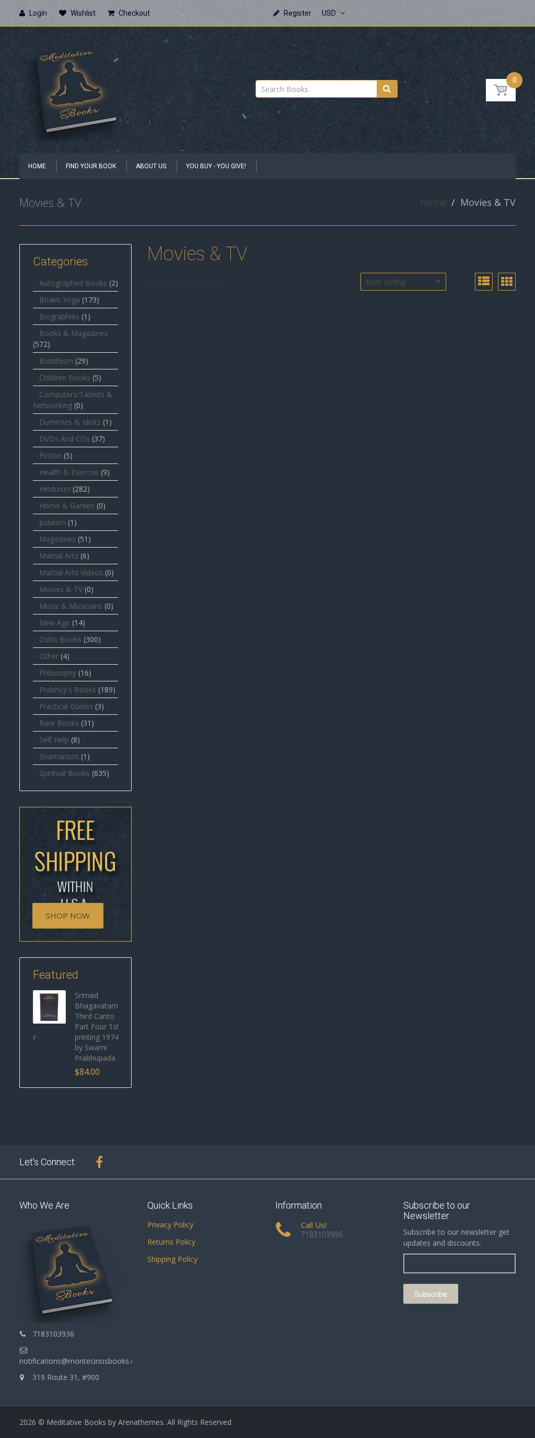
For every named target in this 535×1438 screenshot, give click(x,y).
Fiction (50, 455)
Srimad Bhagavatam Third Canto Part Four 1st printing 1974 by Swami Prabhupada (97, 1026)
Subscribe (430, 1294)
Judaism (52, 522)
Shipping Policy (172, 1259)
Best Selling (385, 282)
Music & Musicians (70, 606)
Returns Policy (171, 1242)
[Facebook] (99, 1162)
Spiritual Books (64, 773)
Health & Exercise (69, 472)
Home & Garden (67, 506)
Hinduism (55, 489)
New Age (54, 623)
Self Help (54, 740)
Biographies (59, 316)
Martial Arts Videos (71, 572)
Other (49, 656)
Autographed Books (73, 283)
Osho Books (60, 639)
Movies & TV (61, 589)
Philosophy (57, 673)
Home (433, 202)
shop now (67, 915)
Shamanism (59, 756)
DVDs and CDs (64, 439)
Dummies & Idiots (70, 422)
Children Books (64, 377)
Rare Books (59, 723)
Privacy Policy (170, 1225)
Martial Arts (58, 556)
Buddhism (56, 361)
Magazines (57, 539)
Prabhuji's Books (67, 689)
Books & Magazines (73, 333)
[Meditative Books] (76, 86)
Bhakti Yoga (59, 300)
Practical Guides (66, 706)
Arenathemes (141, 1422)
